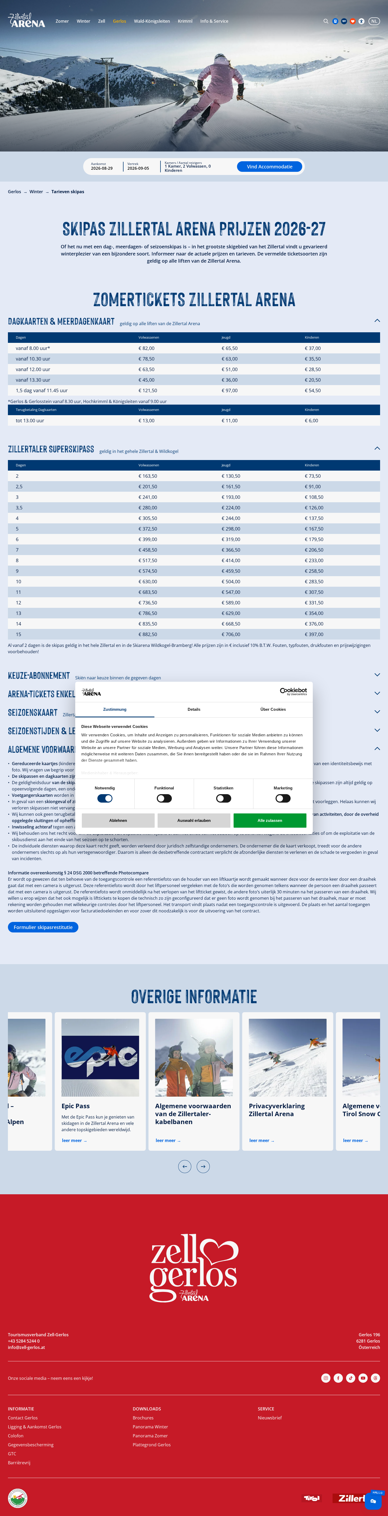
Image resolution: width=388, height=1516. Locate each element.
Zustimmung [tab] (115, 709)
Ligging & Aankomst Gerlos (34, 1427)
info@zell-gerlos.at (26, 1347)
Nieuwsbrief (270, 1418)
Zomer (62, 21)
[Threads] (375, 1378)
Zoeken (326, 21)
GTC (12, 1454)
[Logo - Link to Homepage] (26, 20)
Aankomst (98, 164)
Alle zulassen (270, 820)
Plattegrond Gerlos (152, 1445)
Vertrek (132, 164)
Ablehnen (118, 820)
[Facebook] (338, 1378)
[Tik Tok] (350, 1378)
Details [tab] (194, 709)
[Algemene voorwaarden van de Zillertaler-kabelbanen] (194, 1058)
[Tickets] (335, 21)
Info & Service (214, 21)
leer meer (72, 1140)
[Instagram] (325, 1378)
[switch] (164, 798)
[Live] (344, 21)
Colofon (15, 1436)
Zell (101, 21)
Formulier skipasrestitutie (43, 927)
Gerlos (119, 21)
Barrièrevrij (19, 1463)
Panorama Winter (150, 1427)
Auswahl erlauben (194, 820)
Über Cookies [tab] (273, 709)
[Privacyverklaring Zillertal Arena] (288, 1058)
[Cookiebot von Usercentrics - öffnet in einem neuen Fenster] (284, 692)
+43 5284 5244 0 (24, 1341)
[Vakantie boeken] (353, 21)
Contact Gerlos (23, 1418)
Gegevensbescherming (31, 1445)
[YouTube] (363, 1378)
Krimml (185, 21)
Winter (83, 21)
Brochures (143, 1418)
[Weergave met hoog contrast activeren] (361, 21)
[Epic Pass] (100, 1058)
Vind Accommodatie (269, 166)
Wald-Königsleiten (152, 21)
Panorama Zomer (150, 1436)
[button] (194, 320)
